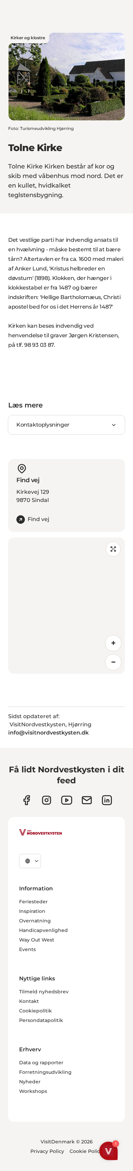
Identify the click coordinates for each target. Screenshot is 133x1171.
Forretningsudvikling (45, 1072)
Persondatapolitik (41, 1020)
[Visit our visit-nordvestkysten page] (107, 800)
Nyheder (30, 1082)
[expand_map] (113, 549)
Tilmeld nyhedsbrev (44, 992)
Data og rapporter (41, 1062)
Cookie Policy (86, 1151)
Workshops (33, 1091)
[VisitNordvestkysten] (40, 832)
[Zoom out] (113, 662)
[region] (66, 605)
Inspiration (32, 911)
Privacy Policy (47, 1151)
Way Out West (36, 940)
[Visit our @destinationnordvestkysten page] (67, 800)
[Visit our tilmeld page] (87, 800)
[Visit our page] (26, 800)
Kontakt (29, 1001)
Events (27, 949)
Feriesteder (33, 902)
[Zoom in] (113, 643)
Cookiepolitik (35, 1011)
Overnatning (35, 921)
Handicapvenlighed (43, 930)
